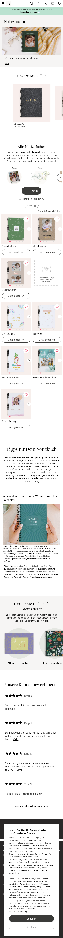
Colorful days (8, 334)
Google (48, 887)
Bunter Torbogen (10, 421)
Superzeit (37, 334)
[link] (16, 229)
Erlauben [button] (31, 918)
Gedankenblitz (9, 290)
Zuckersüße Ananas (11, 377)
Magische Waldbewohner (45, 377)
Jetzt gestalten (16, 252)
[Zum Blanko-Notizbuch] (47, 272)
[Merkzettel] (38, 3)
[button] (45, 3)
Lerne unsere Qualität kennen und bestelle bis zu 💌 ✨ (31, 10)
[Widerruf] (59, 3)
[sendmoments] (8, 3)
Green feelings (9, 246)
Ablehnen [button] (31, 927)
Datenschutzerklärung (18, 911)
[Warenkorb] (52, 3)
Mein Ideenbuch (40, 246)
